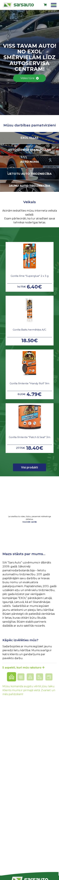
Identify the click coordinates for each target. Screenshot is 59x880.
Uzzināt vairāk (29, 522)
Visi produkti (29, 467)
